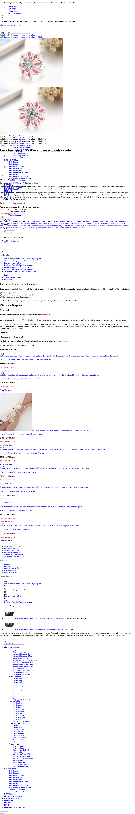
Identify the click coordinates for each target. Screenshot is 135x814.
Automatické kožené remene (23, 666)
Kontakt (7, 564)
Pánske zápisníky (19, 717)
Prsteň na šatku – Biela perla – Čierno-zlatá (15, 529)
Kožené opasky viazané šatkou (24, 662)
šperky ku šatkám (11, 228)
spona (21, 228)
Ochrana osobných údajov (13, 555)
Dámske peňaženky (20, 697)
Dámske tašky (18, 683)
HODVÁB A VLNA (11, 769)
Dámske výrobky (14, 677)
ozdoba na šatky (96, 223)
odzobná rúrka (124, 221)
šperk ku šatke (101, 226)
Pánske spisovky (19, 715)
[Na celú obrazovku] (3, 811)
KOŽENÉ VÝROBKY (11, 648)
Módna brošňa (112, 221)
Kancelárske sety (19, 727)
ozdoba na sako (61, 223)
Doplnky (10, 145)
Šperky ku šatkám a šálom (17, 792)
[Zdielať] (5, 811)
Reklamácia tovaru (11, 548)
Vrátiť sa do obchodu (16, 215)
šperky (2, 228)
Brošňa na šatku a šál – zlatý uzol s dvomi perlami (18, 491)
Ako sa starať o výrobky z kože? (15, 261)
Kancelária (16, 725)
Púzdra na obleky (19, 740)
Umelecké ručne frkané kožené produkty (19, 269)
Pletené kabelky (18, 752)
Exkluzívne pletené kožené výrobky (17, 267)
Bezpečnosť (45, 315)
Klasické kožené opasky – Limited (25, 660)
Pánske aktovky (18, 709)
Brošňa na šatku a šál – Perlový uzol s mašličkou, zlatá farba (21, 434)
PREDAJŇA (8, 191)
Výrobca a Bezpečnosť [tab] (12, 277)
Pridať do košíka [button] (6, 371)
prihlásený (12, 345)
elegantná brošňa (89, 221)
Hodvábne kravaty (15, 168)
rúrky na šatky (90, 226)
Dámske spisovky (19, 693)
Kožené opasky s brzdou (21, 652)
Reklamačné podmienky (13, 552)
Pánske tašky (17, 707)
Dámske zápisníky (19, 695)
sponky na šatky (54, 228)
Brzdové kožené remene (21, 670)
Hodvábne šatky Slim (16, 166)
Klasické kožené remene (21, 674)
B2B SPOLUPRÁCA (11, 798)
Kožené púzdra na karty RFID (23, 758)
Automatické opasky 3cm (22, 654)
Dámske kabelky (18, 687)
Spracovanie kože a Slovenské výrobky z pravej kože (23, 259)
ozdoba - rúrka (5, 223)
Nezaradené (40, 221)
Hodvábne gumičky (15, 174)
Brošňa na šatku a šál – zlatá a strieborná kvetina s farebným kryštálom (25, 360)
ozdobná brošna (121, 223)
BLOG (6, 805)
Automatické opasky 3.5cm (22, 656)
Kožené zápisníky (19, 729)
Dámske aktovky (19, 685)
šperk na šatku (112, 226)
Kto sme (7, 566)
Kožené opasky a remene (17, 650)
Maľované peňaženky (20, 156)
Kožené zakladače (19, 738)
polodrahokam (68, 226)
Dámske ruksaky (19, 689)
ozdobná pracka (5, 226)
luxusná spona (101, 221)
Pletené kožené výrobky (21, 750)
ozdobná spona (17, 226)
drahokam (78, 221)
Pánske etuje (17, 705)
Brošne (60, 221)
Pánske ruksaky (18, 711)
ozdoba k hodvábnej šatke (20, 223)
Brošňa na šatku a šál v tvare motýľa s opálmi (16, 510)
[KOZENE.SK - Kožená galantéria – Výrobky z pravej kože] (10, 25)
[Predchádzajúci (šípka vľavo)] (1, 813)
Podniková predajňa (11, 568)
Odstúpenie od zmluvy (12, 546)
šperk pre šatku (124, 226)
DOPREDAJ (8, 185)
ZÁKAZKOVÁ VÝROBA (13, 796)
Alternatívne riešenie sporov (14, 557)
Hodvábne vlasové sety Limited (19, 179)
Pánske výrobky (14, 701)
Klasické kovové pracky (21, 672)
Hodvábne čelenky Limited (18, 172)
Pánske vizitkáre (18, 713)
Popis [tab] (6, 275)
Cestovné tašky (18, 731)
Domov (2, 145)
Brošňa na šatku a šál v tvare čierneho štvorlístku (18, 472)
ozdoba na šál (72, 223)
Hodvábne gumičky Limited (18, 177)
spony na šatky (65, 228)
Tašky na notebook (19, 742)
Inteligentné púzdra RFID (22, 147)
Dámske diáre (18, 679)
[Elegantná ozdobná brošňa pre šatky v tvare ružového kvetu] (9, 165)
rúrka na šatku (79, 226)
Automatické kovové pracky (23, 664)
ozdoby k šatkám (43, 226)
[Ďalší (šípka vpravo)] (3, 813)
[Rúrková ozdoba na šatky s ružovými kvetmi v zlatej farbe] (9, 175)
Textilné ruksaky (18, 748)
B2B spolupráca (10, 570)
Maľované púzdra (19, 760)
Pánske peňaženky (19, 719)
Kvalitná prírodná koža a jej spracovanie (18, 265)
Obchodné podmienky (12, 550)
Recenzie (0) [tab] (8, 279)
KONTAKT (8, 803)
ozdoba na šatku (84, 223)
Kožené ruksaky (18, 736)
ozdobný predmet (30, 226)
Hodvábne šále (13, 771)
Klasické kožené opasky (21, 658)
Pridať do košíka (6, 219)
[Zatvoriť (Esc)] (7, 811)
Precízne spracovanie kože (13, 263)
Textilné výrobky (19, 746)
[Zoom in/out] (1, 811)
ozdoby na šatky (56, 226)
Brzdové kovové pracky (21, 668)
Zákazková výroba (10, 572)
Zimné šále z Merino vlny (17, 181)
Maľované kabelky (19, 154)
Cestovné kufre (18, 734)
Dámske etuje (18, 681)
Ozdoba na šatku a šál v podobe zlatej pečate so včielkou (20, 379)
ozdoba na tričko (109, 223)
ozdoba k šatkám (49, 223)
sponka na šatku (41, 228)
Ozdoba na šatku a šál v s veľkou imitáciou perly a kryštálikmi (22, 453)
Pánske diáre (17, 703)
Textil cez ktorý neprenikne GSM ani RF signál (20, 271)
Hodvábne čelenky (15, 170)
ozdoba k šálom (36, 223)
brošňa (54, 221)
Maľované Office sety (20, 158)
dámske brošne (68, 221)
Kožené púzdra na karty (21, 699)
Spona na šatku (29, 228)
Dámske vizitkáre (19, 691)
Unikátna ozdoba (78, 228)
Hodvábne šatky (14, 773)
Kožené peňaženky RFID (22, 145)
